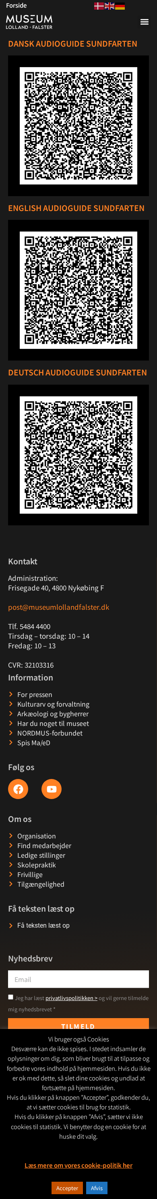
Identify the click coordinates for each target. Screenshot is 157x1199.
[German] (120, 5)
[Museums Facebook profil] (18, 789)
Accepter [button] (67, 1188)
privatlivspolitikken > (71, 998)
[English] (110, 5)
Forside (16, 5)
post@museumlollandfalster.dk (58, 607)
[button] (144, 22)
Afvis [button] (97, 1188)
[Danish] (99, 5)
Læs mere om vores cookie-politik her (78, 1165)
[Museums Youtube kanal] (51, 789)
